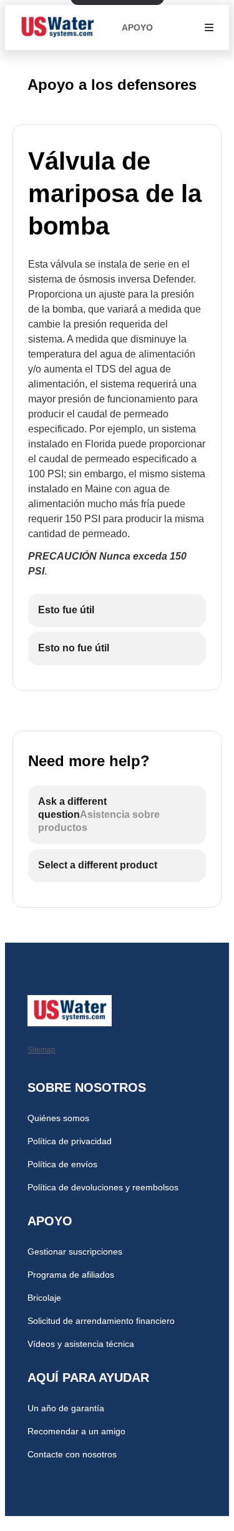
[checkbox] (117, 610)
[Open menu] (209, 27)
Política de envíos (62, 1164)
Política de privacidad (69, 1141)
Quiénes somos (58, 1118)
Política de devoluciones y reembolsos (102, 1187)
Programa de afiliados (70, 1275)
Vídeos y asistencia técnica (80, 1344)
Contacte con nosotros (72, 1454)
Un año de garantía (65, 1408)
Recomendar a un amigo (76, 1431)
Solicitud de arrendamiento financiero (101, 1321)
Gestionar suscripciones (74, 1251)
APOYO (137, 27)
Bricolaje (44, 1298)
